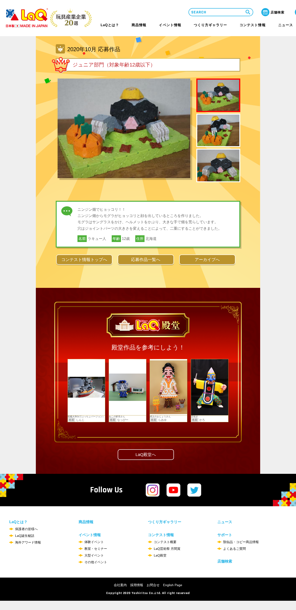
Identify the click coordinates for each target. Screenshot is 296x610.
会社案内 (120, 585)
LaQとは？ (110, 25)
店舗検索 (224, 561)
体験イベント (94, 542)
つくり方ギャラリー (210, 25)
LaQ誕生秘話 (24, 536)
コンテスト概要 (165, 542)
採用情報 (136, 585)
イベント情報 (170, 25)
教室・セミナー (95, 548)
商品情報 (139, 25)
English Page (172, 585)
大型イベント (94, 555)
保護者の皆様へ (26, 529)
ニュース (285, 25)
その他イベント (95, 562)
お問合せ (153, 585)
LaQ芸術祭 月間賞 (167, 548)
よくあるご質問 (234, 548)
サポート (224, 535)
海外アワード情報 (28, 542)
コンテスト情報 (252, 25)
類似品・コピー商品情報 (241, 542)
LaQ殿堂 (160, 555)
